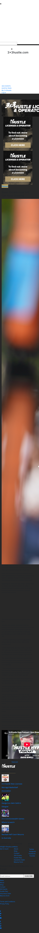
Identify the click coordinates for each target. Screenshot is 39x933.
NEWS (2, 7)
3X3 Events (18, 855)
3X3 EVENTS (4, 37)
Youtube (32, 856)
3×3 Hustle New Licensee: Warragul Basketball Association (12, 787)
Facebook (32, 854)
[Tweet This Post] (19, 913)
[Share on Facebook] (19, 911)
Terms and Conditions (7, 902)
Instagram (32, 851)
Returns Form (18, 862)
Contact (16, 853)
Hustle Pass (18, 858)
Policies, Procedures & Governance (11, 24)
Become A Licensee (6, 33)
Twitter (31, 849)
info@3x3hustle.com (7, 847)
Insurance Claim (19, 860)
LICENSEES (3, 29)
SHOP (2, 26)
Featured (15, 762)
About (16, 849)
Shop (15, 851)
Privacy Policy (4, 904)
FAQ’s (2, 22)
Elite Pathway (4, 15)
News (16, 847)
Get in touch (4, 849)
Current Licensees (6, 31)
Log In (4, 92)
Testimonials (4, 20)
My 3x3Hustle (4, 41)
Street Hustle (4, 13)
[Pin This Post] (19, 916)
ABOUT (2, 9)
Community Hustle (6, 11)
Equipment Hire (5, 18)
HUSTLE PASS (4, 39)
